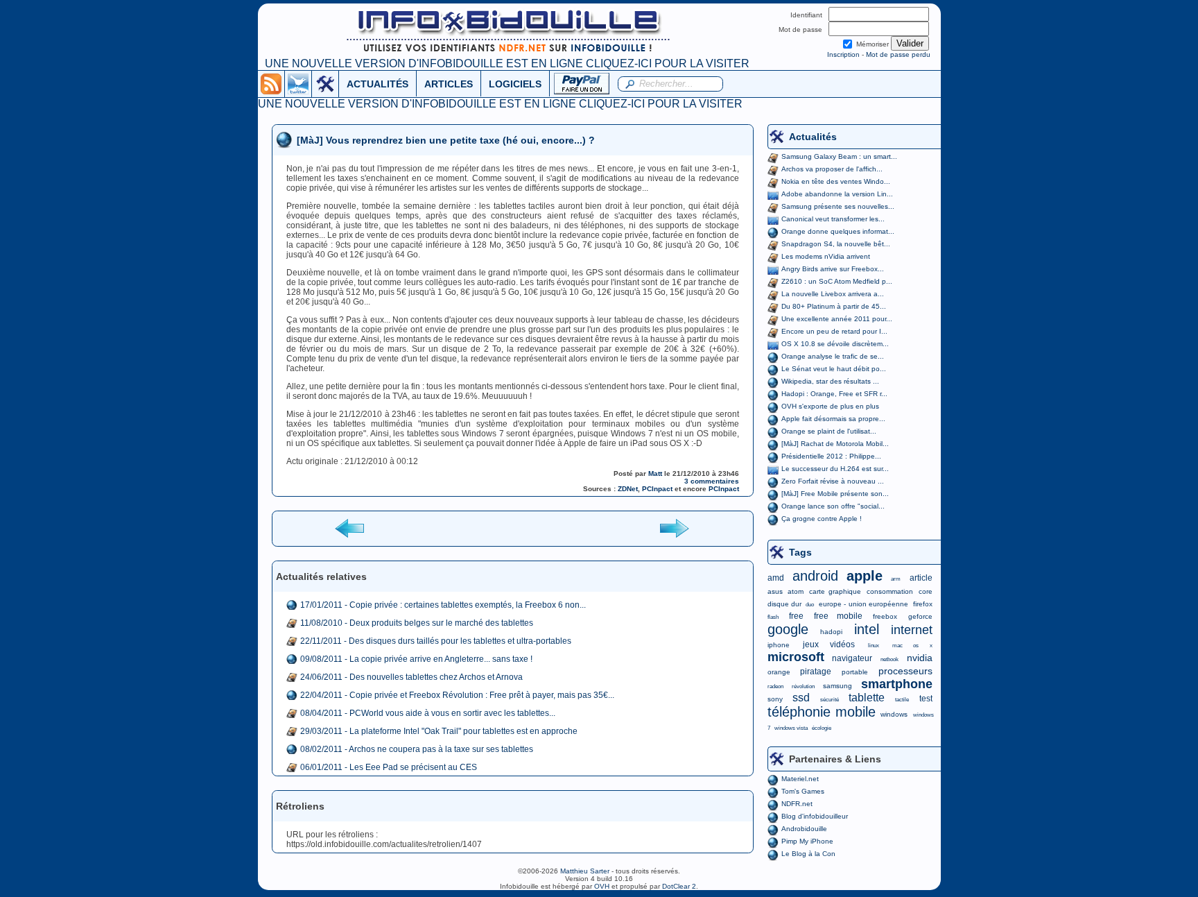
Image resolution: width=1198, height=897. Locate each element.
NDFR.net (797, 804)
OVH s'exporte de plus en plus (830, 406)
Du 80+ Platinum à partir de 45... (833, 306)
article (921, 578)
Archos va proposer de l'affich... (832, 169)
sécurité (829, 700)
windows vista (791, 728)
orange (778, 672)
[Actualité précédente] (350, 527)
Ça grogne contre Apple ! (821, 518)
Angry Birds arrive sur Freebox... (832, 269)
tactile (902, 700)
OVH (601, 886)
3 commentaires (711, 481)
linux (873, 645)
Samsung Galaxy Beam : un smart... (839, 156)
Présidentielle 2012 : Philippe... (831, 456)
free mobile (838, 616)
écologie (821, 728)
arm (896, 579)
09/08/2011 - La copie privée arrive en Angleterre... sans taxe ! (416, 659)
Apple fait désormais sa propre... (833, 418)
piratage (815, 671)
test (925, 698)
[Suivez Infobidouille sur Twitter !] (298, 83)
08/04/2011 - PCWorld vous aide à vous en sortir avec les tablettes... (427, 713)
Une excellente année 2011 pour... (836, 319)
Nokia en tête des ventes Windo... (835, 181)
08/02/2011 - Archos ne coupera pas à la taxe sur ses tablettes (416, 749)
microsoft (795, 657)
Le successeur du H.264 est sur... (835, 468)
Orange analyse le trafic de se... (832, 356)
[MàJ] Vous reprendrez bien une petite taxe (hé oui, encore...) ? (446, 140)
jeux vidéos (829, 644)
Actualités (813, 136)
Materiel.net (800, 779)
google (787, 629)
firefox (922, 604)
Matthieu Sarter (584, 871)
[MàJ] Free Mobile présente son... (835, 493)
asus (775, 591)
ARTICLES (448, 83)
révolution (803, 686)
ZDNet (628, 489)
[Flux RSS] (271, 83)
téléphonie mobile (821, 711)
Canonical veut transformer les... (833, 219)
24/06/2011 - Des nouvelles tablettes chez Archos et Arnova (411, 677)
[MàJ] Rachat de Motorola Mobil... (835, 443)
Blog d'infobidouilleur (814, 816)
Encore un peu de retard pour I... (834, 331)
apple (865, 575)
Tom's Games (802, 791)
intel (866, 629)
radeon (775, 686)
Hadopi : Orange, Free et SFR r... (834, 394)
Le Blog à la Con (808, 853)
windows (894, 714)
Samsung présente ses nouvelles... (837, 206)
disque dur (784, 604)
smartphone (896, 684)
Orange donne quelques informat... (837, 231)
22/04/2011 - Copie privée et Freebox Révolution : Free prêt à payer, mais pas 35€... (457, 695)
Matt (655, 473)
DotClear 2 (679, 886)
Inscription (843, 54)
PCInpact (657, 489)
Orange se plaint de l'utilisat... (828, 431)
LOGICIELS (515, 83)
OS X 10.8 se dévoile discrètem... (835, 344)
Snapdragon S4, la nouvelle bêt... (835, 244)
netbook (889, 659)
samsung (837, 686)
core (925, 591)
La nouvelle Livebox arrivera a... (832, 294)
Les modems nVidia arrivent (825, 256)
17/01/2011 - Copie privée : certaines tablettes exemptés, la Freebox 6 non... (443, 605)
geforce (920, 616)
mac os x (912, 645)
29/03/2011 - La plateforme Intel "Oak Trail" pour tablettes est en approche (439, 731)
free (796, 616)
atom (796, 591)
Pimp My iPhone (807, 841)
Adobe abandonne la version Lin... (837, 194)
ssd (801, 697)
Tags (800, 552)
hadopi (831, 631)
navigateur (852, 658)
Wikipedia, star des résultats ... (830, 381)
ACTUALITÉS (377, 83)
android (815, 575)
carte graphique (835, 591)
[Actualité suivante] (674, 527)
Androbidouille (804, 828)
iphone (778, 645)
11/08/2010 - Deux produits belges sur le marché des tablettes (416, 623)
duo (810, 604)
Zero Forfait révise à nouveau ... (832, 481)
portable (855, 672)
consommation (890, 591)
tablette (867, 697)
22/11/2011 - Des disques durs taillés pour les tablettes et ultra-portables (435, 641)
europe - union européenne (863, 604)
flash (773, 617)
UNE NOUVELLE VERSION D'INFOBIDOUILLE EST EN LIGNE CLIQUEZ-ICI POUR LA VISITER (507, 63)
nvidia (919, 657)
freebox (885, 616)
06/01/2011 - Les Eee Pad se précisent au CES (388, 767)
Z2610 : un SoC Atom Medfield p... (836, 281)
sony (775, 699)
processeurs (905, 670)
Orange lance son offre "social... (833, 506)
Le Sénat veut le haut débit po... (833, 369)
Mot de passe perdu (898, 54)
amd (775, 578)
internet (911, 630)
